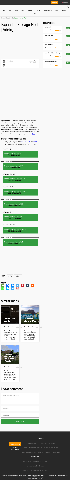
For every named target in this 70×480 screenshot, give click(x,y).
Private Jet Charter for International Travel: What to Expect (41, 443)
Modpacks (30, 10)
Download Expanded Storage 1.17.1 (13, 216)
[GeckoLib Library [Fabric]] (30, 314)
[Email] (3, 285)
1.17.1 (11, 212)
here (33, 134)
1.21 (10, 149)
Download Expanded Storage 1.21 (13, 153)
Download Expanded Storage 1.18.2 (13, 204)
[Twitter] (18, 285)
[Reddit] (33, 285)
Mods (10, 10)
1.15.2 (11, 237)
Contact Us (54, 2)
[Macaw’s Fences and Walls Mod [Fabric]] (10, 354)
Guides (34, 13)
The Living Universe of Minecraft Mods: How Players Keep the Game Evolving (41, 452)
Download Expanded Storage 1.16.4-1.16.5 (15, 229)
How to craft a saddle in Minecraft (35, 466)
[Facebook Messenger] (13, 285)
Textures (38, 10)
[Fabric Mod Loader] (10, 314)
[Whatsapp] (3, 288)
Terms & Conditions (15, 449)
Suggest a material (15, 444)
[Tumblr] (28, 285)
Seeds (56, 10)
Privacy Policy (15, 447)
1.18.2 (11, 199)
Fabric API (35, 141)
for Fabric (18, 276)
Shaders (64, 10)
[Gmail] (18, 288)
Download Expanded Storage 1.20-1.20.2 (14, 179)
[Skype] (8, 288)
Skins (16, 10)
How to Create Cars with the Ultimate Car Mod (35, 461)
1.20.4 (11, 161)
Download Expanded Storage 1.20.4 (13, 166)
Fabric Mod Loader (25, 141)
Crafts (10, 276)
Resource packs (48, 10)
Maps (23, 10)
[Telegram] (13, 288)
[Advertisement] (20, 46)
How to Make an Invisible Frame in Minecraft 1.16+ (35, 470)
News (4, 10)
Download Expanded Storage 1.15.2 (13, 242)
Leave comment (20, 421)
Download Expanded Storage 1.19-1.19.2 (14, 191)
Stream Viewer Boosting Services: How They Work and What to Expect (41, 447)
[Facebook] (8, 285)
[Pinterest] (23, 285)
